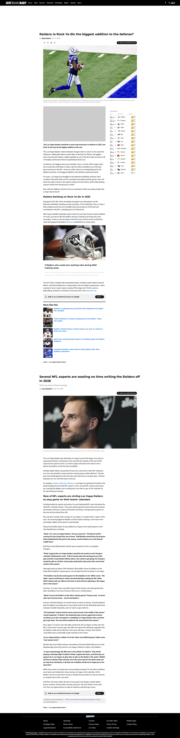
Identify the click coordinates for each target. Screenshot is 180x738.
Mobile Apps (131, 721)
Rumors (42, 3)
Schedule (50, 3)
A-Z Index (92, 728)
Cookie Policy (132, 724)
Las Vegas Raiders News (57, 362)
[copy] (54, 42)
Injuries (73, 3)
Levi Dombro (47, 389)
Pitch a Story (68, 724)
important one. (91, 291)
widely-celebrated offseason (63, 483)
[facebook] (165, 2)
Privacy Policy (94, 724)
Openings (66, 721)
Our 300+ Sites (111, 721)
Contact (92, 721)
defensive (70, 222)
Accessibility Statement (72, 728)
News (30, 3)
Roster (66, 3)
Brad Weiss (46, 38)
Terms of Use (111, 724)
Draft (36, 3)
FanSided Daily (48, 724)
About (45, 721)
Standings (58, 3)
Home (45, 362)
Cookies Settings (112, 728)
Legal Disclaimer (49, 728)
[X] (169, 2)
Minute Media (33, 732)
